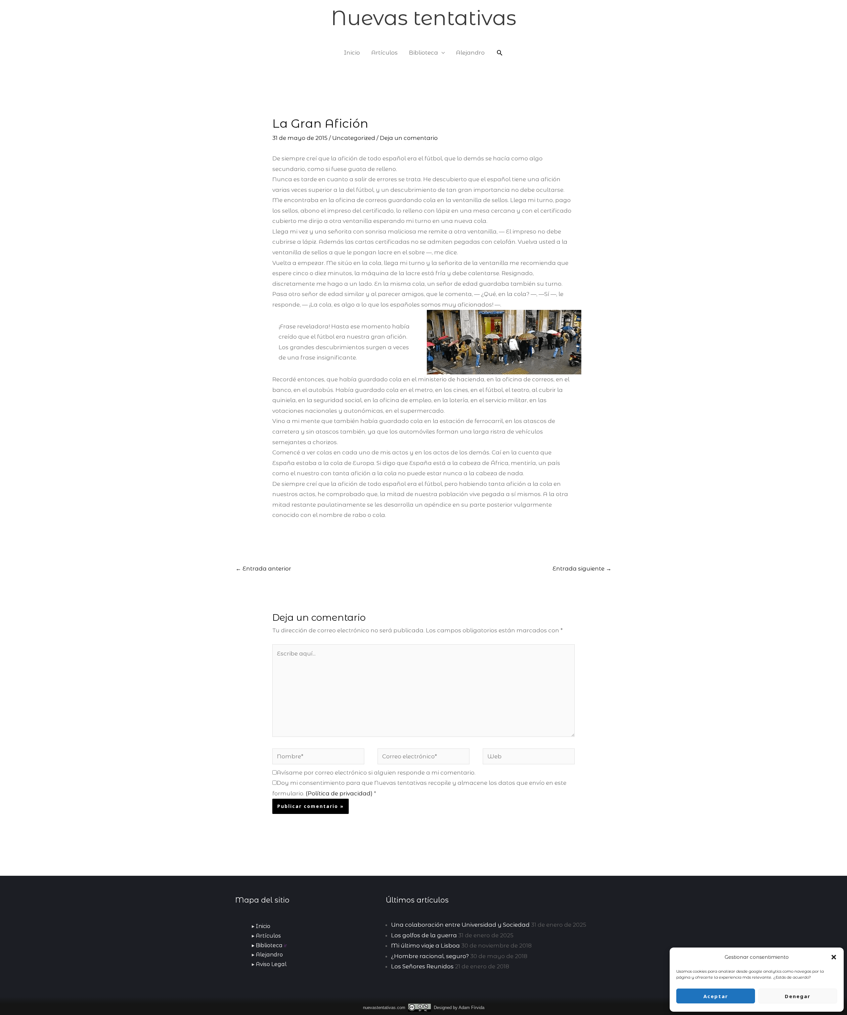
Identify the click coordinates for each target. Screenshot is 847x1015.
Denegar (798, 996)
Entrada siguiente (582, 568)
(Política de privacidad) (339, 793)
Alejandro (470, 52)
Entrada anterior (263, 568)
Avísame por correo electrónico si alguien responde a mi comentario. (376, 772)
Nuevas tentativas (423, 17)
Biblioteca (423, 52)
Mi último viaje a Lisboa (425, 945)
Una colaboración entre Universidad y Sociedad (460, 924)
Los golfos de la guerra (424, 935)
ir (285, 946)
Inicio (352, 52)
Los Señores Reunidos (422, 966)
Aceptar (715, 996)
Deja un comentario (409, 138)
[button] (833, 957)
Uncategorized (353, 138)
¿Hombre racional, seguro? (430, 956)
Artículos (384, 52)
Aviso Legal (271, 964)
